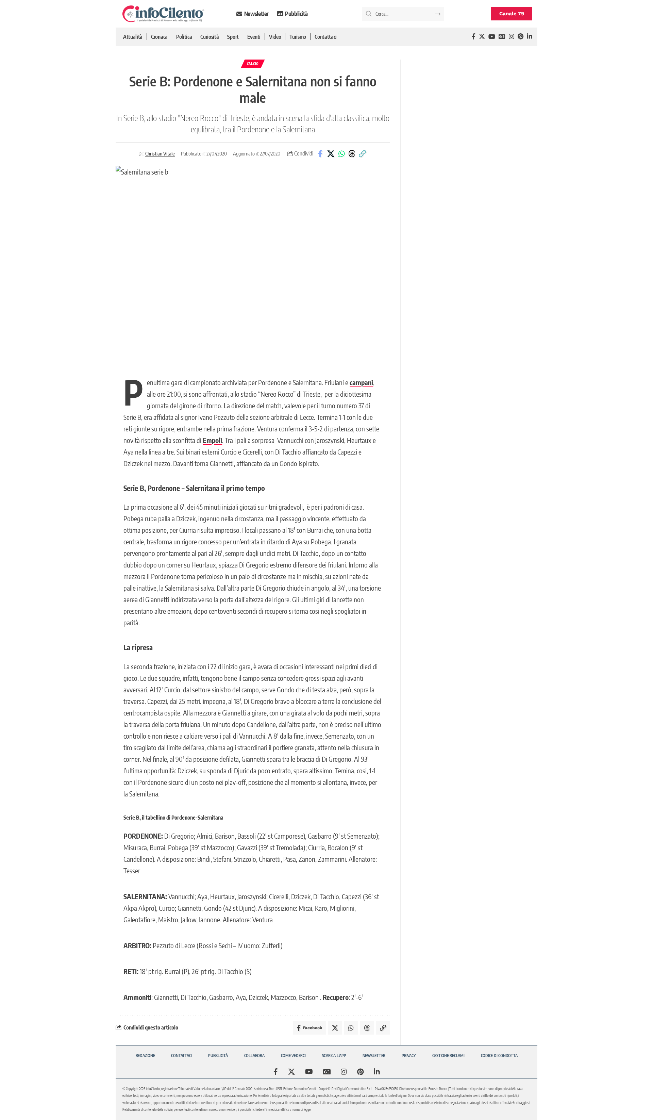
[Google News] (502, 36)
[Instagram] (511, 36)
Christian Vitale (160, 153)
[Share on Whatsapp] (341, 153)
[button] (362, 153)
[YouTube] (492, 36)
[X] (482, 36)
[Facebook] (473, 36)
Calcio (253, 64)
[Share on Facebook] (320, 153)
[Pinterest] (520, 36)
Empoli (212, 440)
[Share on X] (331, 153)
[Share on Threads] (352, 153)
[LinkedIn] (529, 36)
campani (361, 382)
